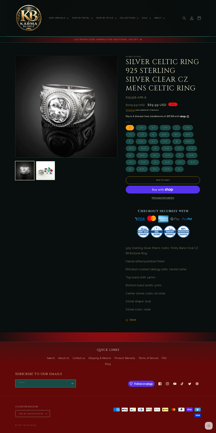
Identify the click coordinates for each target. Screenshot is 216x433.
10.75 (143, 148)
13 (180, 155)
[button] (58, 18)
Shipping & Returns (99, 358)
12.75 (168, 155)
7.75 (142, 134)
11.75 (192, 148)
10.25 (189, 141)
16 (179, 169)
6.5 (153, 128)
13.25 (191, 155)
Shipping (130, 110)
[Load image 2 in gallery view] (45, 170)
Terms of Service (148, 358)
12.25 (142, 155)
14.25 (167, 162)
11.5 (179, 148)
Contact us (79, 358)
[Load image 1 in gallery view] (24, 170)
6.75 (165, 128)
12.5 (155, 155)
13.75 (143, 162)
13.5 (131, 162)
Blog (108, 364)
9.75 (165, 141)
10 (177, 141)
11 (155, 148)
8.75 (188, 134)
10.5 (131, 148)
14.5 (180, 162)
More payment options (163, 198)
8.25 (164, 134)
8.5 (176, 134)
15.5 (154, 169)
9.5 (153, 141)
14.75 (193, 162)
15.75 (167, 169)
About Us (63, 358)
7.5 (130, 134)
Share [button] (133, 319)
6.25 (141, 128)
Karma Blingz (29, 425)
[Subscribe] (72, 383)
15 (130, 169)
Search (51, 358)
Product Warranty (125, 358)
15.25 (142, 169)
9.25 (141, 141)
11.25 (167, 148)
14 (155, 162)
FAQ (164, 358)
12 (130, 155)
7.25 (188, 128)
